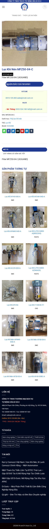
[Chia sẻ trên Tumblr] (31, 131)
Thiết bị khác (39, 437)
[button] (3, 7)
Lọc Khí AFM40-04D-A (12, 231)
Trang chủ (16, 15)
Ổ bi (17, 445)
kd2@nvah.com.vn (35, 109)
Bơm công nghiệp (9, 437)
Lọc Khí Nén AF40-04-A (36, 340)
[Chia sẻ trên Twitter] (13, 131)
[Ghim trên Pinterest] (22, 131)
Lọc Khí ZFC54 (12, 305)
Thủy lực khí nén (30, 15)
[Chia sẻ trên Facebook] (9, 131)
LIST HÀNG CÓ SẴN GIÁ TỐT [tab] (14, 153)
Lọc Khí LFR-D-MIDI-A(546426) (36, 269)
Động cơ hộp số (8, 445)
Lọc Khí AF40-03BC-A (36, 376)
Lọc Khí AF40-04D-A (12, 197)
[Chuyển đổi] (8, 85)
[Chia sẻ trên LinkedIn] (27, 131)
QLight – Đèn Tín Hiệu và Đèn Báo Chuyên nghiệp (24, 494)
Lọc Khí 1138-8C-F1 (36, 305)
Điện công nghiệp (37, 441)
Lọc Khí (8, 123)
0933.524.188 (21, 109)
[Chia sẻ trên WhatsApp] (4, 131)
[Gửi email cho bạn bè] (18, 131)
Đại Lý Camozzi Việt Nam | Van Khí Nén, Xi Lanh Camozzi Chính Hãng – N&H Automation (23, 464)
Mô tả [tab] (5, 149)
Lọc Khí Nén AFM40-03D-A (12, 341)
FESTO (36, 237)
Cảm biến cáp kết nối (24, 437)
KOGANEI (10, 126)
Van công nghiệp (23, 441)
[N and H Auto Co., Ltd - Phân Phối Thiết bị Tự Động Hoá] (24, 7)
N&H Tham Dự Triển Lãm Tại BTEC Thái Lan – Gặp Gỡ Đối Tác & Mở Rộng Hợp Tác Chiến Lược (23, 472)
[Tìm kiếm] (45, 7)
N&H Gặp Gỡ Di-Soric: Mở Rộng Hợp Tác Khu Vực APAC (23, 480)
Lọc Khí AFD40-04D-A (36, 197)
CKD (36, 308)
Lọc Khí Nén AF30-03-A (13, 376)
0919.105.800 (11, 98)
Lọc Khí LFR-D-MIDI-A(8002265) (36, 232)
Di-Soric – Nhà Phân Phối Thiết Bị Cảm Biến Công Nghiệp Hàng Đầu (24, 488)
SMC (12, 200)
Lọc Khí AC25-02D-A (12, 268)
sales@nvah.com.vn (25, 98)
